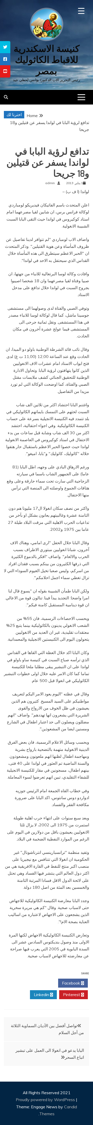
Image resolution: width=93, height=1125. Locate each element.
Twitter (41, 983)
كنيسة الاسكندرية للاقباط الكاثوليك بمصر (47, 59)
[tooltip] (5, 47)
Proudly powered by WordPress (46, 1099)
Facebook (71, 983)
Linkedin (42, 994)
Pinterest (72, 994)
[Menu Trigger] (81, 11)
